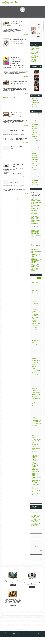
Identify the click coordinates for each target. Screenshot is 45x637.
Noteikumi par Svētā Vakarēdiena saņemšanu (36, 481)
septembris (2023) (35, 113)
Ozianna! (34, 349)
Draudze (11, 25)
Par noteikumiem (35, 484)
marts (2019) (34, 138)
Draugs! (33, 368)
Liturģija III (34, 435)
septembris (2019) (35, 134)
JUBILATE (13, 97)
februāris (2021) (35, 120)
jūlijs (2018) (34, 151)
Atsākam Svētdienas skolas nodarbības (35, 46)
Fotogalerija (34, 451)
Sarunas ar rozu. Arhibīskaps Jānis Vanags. (35, 474)
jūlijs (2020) (34, 128)
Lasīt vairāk (12, 584)
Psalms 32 (34, 442)
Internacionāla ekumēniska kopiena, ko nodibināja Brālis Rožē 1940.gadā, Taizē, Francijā (36, 260)
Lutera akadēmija (34, 210)
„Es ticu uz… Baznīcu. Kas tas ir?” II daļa (36, 494)
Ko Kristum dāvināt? (36, 370)
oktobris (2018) (34, 144)
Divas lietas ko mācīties (35, 406)
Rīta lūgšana (34, 301)
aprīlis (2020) (34, 130)
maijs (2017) (34, 171)
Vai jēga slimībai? (35, 364)
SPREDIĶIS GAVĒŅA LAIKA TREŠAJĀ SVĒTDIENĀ (35, 56)
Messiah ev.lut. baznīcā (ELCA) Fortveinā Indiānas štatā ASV (35, 236)
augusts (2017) (34, 165)
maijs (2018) (34, 153)
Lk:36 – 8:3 (34, 338)
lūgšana (33, 104)
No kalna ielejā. (35, 362)
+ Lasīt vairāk (25, 34)
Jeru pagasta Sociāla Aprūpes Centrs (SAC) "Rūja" (35, 255)
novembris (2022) (35, 115)
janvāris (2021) (34, 122)
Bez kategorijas (22, 25)
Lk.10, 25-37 (34, 329)
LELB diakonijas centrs (35, 208)
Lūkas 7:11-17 (35, 340)
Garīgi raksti (34, 453)
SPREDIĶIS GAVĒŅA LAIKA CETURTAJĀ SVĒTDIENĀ (35, 52)
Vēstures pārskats (35, 293)
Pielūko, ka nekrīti (35, 384)
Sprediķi (23, 134)
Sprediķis (33, 307)
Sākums (3, 632)
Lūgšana (33, 300)
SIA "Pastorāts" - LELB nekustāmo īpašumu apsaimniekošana (35, 217)
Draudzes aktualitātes (18, 81)
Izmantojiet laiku (35, 374)
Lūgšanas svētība (35, 325)
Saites (33, 501)
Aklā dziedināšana (35, 309)
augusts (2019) (34, 136)
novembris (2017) (35, 159)
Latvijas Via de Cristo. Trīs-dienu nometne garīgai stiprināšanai (35, 265)
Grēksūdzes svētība (36, 360)
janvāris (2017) (34, 176)
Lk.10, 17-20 (34, 331)
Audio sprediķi (34, 100)
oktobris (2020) (34, 126)
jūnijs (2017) (34, 169)
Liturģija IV (34, 437)
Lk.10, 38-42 (34, 327)
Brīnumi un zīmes (35, 400)
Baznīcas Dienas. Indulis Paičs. (35, 460)
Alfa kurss (34, 286)
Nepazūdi (34, 390)
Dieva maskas (35, 382)
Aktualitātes (11, 44)
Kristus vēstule (35, 415)
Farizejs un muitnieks (36, 423)
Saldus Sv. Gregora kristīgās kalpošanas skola (35, 213)
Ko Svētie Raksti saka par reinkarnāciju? (36, 440)
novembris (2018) (35, 142)
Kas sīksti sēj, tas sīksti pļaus (35, 403)
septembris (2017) (35, 163)
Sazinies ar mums (9, 632)
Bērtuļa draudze (10, 2)
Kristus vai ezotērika (36, 323)
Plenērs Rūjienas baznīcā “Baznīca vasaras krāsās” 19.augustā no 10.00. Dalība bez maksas (17, 61)
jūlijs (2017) (34, 167)
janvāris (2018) (34, 157)
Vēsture (33, 292)
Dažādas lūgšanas (36, 305)
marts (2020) (34, 132)
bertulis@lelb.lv (41, 1)
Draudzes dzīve (35, 282)
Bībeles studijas (35, 425)
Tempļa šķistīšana (35, 356)
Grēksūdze (34, 496)
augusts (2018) (34, 149)
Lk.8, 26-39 (34, 336)
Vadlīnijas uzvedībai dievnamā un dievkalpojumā (36, 487)
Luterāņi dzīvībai (34, 223)
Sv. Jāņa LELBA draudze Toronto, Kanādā (34, 240)
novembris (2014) (35, 184)
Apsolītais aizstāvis (36, 398)
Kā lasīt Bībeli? (35, 444)
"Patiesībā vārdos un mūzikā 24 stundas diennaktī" (35, 269)
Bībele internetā (34, 249)
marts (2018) (34, 155)
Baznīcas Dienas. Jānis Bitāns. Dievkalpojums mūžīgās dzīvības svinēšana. (35, 464)
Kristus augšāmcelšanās (35, 344)
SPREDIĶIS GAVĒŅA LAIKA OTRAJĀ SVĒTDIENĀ (35, 60)
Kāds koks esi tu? (35, 386)
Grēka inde (34, 354)
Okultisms (34, 446)
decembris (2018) (35, 140)
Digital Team (40, 633)
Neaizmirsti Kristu (35, 413)
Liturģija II (34, 433)
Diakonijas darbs (35, 288)
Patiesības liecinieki (36, 394)
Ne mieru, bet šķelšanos (34, 321)
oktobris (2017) (34, 161)
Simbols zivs (34, 388)
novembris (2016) (35, 180)
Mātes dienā (34, 396)
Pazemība (34, 408)
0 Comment (16, 25)
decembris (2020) (35, 124)
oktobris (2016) (34, 182)
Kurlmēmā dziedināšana (34, 418)
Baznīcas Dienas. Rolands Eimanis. (35, 469)
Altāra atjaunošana (36, 295)
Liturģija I (34, 431)
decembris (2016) (35, 178)
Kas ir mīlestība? (35, 471)
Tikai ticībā (34, 358)
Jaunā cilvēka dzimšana (35, 315)
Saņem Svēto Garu (36, 392)
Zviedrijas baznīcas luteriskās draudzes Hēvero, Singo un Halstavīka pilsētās (35, 232)
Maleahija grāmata (36, 426)
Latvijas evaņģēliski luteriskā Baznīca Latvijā (36, 200)
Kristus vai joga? (35, 366)
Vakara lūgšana (35, 303)
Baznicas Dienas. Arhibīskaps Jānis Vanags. (35, 456)
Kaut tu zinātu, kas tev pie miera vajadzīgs (36, 421)
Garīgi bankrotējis (35, 372)
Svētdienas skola (35, 290)
